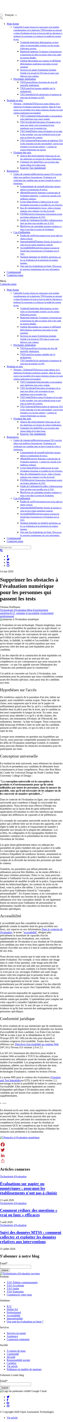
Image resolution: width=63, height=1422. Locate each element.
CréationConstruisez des (39, 45)
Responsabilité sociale (18, 1360)
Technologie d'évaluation (13, 610)
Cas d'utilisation (21, 232)
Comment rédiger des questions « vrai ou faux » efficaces (28, 1212)
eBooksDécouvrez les (40, 195)
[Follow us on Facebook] (7, 1399)
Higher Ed (12, 1309)
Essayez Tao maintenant (33, 167)
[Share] (31, 1161)
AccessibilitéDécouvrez (39, 250)
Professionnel (14, 1312)
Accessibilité (13, 1315)
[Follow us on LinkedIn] (8, 1403)
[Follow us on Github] (8, 1406)
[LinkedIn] (31, 1155)
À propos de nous (16, 1350)
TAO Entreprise (15, 1291)
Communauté (14, 272)
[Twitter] (31, 1150)
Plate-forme (13, 23)
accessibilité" (30, 932)
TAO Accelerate (15, 1285)
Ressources (13, 170)
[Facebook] (31, 1144)
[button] (1, 550)
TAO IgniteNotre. (41, 134)
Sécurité (11, 1357)
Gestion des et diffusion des (40, 63)
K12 (9, 1306)
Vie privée (12, 1366)
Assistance (12, 1336)
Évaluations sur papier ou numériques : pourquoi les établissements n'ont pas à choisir (28, 1188)
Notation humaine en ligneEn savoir (40, 260)
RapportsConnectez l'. (41, 54)
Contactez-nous (15, 275)
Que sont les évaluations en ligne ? (25, 1321)
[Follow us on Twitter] (8, 1396)
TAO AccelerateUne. (40, 125)
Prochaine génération (24, 79)
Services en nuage (16, 1333)
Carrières (11, 1363)
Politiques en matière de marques (24, 1369)
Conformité (13, 1354)
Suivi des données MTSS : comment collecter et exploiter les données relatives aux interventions (30, 1237)
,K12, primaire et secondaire (24, 613)
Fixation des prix (22, 152)
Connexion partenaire (18, 1339)
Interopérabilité (15, 1318)
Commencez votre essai (19, 1294)
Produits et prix (15, 100)
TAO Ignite (13, 1288)
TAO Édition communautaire (22, 1282)
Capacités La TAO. (37, 33)
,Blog (29, 610)
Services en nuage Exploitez (39, 73)
